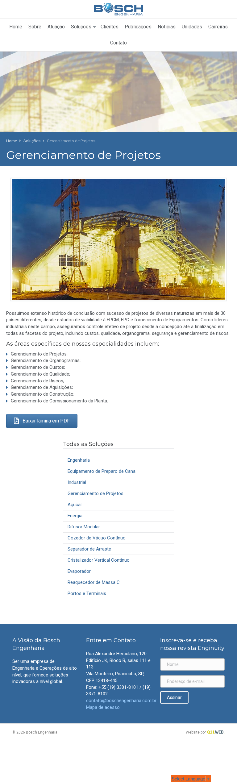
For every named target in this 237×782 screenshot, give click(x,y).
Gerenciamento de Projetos (95, 493)
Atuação (56, 27)
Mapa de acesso (103, 707)
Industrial (77, 482)
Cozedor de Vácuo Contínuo (97, 538)
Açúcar (75, 504)
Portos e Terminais (87, 593)
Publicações (138, 27)
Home (15, 27)
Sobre (34, 27)
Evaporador (79, 571)
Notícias (167, 27)
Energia (75, 515)
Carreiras (218, 27)
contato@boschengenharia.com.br (121, 700)
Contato (118, 43)
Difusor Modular (84, 527)
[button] (41, 421)
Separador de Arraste (89, 549)
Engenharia (79, 460)
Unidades (192, 27)
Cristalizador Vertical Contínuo (99, 560)
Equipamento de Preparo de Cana (101, 471)
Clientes (109, 27)
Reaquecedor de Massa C (94, 582)
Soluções (81, 27)
